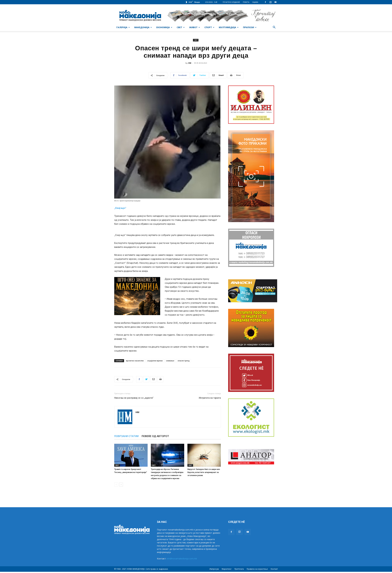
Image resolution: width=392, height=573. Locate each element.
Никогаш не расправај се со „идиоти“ (133, 397)
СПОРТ (208, 27)
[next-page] (121, 484)
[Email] (153, 379)
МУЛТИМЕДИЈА (227, 27)
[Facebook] (265, 2)
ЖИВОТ (193, 27)
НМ (189, 63)
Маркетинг (227, 569)
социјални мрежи (155, 360)
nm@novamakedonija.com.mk (182, 558)
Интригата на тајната (210, 397)
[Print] (160, 379)
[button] (274, 27)
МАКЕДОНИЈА (141, 27)
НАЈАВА (255, 2)
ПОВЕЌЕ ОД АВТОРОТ (155, 436)
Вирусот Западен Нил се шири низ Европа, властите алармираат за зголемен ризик (203, 472)
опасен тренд (184, 360)
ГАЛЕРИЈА (121, 27)
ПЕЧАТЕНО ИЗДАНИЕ (231, 2)
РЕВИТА (246, 2)
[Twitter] (146, 379)
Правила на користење (257, 569)
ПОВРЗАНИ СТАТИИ (126, 436)
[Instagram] (270, 2)
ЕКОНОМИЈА (163, 27)
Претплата (239, 569)
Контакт (274, 569)
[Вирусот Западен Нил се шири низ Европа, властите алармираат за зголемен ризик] (204, 455)
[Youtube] (275, 2)
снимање (170, 360)
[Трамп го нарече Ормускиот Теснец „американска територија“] (131, 455)
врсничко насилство (135, 360)
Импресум (214, 569)
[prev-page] (116, 484)
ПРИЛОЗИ (248, 27)
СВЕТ (179, 27)
